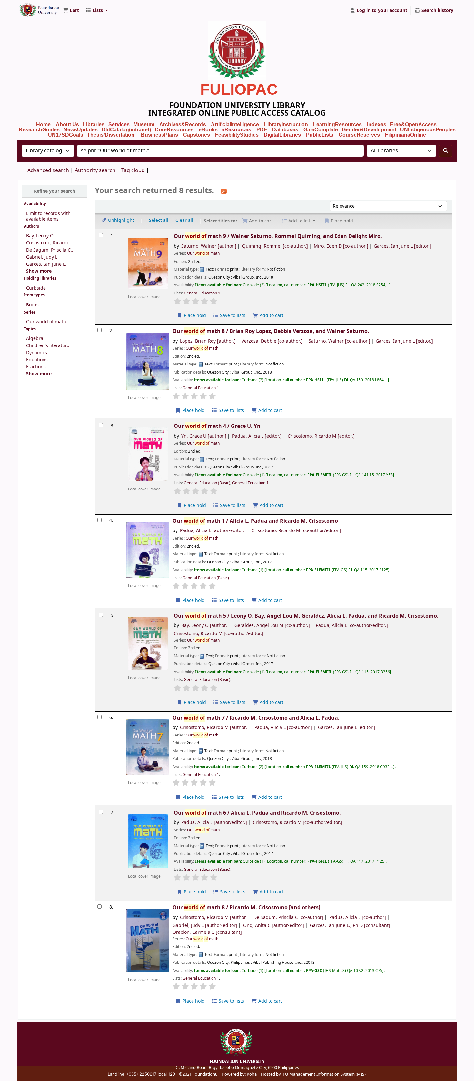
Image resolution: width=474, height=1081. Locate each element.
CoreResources (174, 129)
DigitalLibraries (283, 135)
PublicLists (319, 135)
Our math (203, 253)
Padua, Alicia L (257, 436)
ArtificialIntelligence (235, 124)
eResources (236, 129)
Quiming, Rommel (275, 246)
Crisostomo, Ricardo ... (50, 243)
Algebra (34, 338)
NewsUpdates (81, 129)
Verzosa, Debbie (272, 341)
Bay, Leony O (205, 625)
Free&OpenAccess (413, 124)
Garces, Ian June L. (46, 264)
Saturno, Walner (208, 246)
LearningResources (337, 124)
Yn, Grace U (203, 436)
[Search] (445, 151)
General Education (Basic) (207, 483)
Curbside (36, 288)
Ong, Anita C (273, 925)
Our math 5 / (306, 616)
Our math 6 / (257, 813)
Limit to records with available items (48, 216)
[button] (71, 11)
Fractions (36, 367)
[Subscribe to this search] (224, 191)
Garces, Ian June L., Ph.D (350, 925)
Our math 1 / (255, 521)
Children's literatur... (48, 345)
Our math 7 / (256, 718)
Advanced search (48, 170)
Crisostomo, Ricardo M (321, 436)
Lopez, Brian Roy (208, 341)
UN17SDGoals (65, 135)
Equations (37, 359)
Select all (158, 220)
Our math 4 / (217, 426)
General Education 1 (202, 293)
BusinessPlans (159, 135)
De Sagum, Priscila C (288, 917)
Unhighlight (120, 220)
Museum (144, 124)
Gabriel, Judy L (205, 925)
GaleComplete (320, 129)
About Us (67, 124)
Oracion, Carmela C (207, 932)
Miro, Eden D (341, 246)
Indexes (376, 124)
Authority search (95, 170)
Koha (252, 1074)
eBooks (208, 129)
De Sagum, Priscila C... (50, 250)
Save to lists (232, 315)
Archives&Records (182, 124)
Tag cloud (133, 170)
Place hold (194, 315)
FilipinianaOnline (405, 135)
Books (32, 305)
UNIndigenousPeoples (428, 129)
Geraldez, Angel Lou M (272, 625)
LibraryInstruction (286, 124)
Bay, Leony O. (40, 235)
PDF (261, 129)
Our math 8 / (271, 331)
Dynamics (36, 352)
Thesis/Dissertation (110, 135)
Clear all (184, 220)
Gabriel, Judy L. (42, 257)
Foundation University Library (34, 7)
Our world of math (46, 321)
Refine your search (54, 191)
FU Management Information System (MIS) (324, 1074)
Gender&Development (369, 129)
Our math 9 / (278, 236)
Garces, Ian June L (402, 246)
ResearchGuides (39, 129)
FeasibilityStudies (237, 135)
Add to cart (270, 315)
